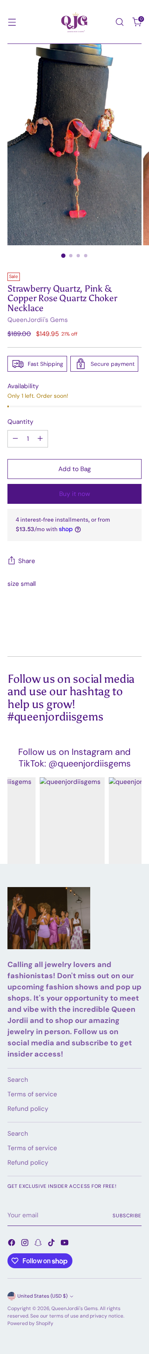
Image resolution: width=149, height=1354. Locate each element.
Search (17, 1080)
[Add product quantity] (40, 438)
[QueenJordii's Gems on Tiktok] (52, 1244)
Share (26, 561)
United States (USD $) (42, 1296)
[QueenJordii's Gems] (74, 22)
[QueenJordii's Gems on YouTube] (65, 1244)
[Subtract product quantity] (15, 438)
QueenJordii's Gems (37, 320)
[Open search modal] (119, 22)
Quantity (20, 422)
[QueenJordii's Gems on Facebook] (12, 1244)
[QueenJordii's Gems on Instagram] (26, 1244)
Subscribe (127, 1215)
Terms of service (32, 1094)
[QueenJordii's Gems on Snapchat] (39, 1244)
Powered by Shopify (30, 1323)
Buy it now (74, 494)
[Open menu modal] (11, 22)
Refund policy (27, 1109)
